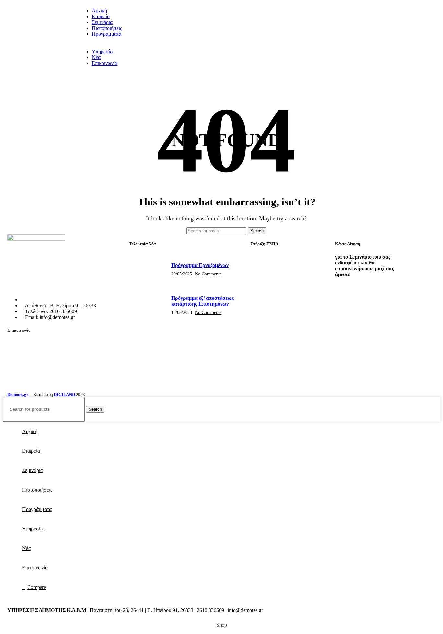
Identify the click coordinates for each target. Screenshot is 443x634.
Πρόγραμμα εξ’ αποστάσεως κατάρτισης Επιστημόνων (202, 301)
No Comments (208, 273)
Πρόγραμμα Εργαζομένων (200, 265)
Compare (36, 587)
